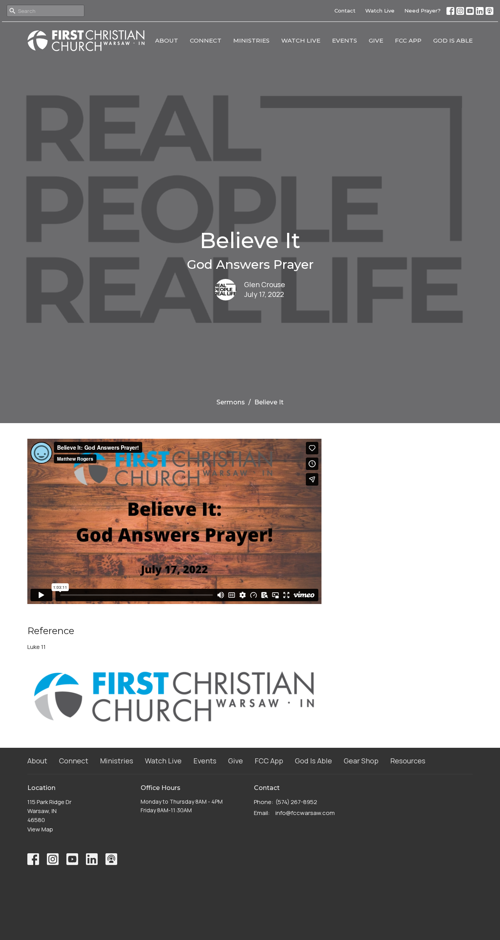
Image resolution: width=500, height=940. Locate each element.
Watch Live (380, 10)
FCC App (408, 40)
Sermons (230, 402)
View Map (40, 829)
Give (376, 40)
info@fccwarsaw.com (305, 813)
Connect (205, 40)
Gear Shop (361, 760)
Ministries (251, 40)
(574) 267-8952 (296, 802)
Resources (407, 760)
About (166, 40)
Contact (344, 10)
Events (344, 40)
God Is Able (453, 40)
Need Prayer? (422, 10)
